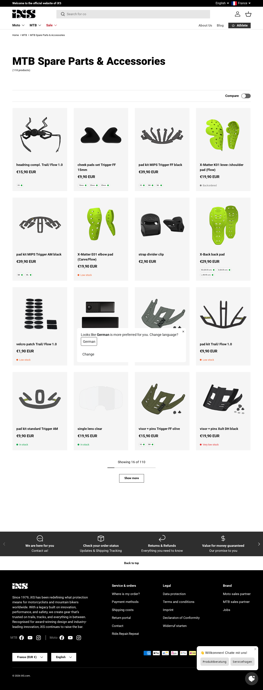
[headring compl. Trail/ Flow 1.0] (39, 135)
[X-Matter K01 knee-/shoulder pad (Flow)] (223, 135)
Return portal (121, 618)
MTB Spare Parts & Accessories (47, 35)
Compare (232, 96)
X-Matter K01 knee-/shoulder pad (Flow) (221, 167)
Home (15, 35)
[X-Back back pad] (223, 224)
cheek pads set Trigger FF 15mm (97, 167)
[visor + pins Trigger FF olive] (162, 399)
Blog (220, 25)
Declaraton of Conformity (181, 618)
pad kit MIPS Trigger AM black (38, 254)
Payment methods (125, 602)
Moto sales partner (237, 594)
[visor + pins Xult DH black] (223, 399)
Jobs (226, 610)
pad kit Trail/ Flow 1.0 (216, 344)
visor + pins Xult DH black (219, 429)
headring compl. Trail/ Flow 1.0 (39, 165)
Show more (131, 478)
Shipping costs (123, 610)
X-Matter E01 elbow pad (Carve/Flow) (95, 256)
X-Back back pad (212, 254)
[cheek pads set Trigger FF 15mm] (101, 135)
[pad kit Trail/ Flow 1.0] (223, 314)
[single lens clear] (101, 399)
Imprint (168, 610)
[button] (248, 14)
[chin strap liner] (101, 314)
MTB (33, 25)
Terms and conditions (178, 602)
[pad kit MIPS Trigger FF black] (162, 135)
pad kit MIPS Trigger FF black (160, 165)
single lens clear (90, 429)
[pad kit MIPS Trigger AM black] (39, 224)
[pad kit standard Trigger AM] (39, 399)
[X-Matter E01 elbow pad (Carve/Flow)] (101, 224)
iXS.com (25, 675)
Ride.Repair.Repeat (125, 634)
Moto (16, 25)
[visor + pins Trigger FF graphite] (162, 314)
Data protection (174, 594)
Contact (117, 626)
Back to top (131, 563)
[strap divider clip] (162, 224)
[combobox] (133, 14)
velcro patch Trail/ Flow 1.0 (36, 344)
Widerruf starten (175, 626)
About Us (205, 25)
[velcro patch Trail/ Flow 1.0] (39, 314)
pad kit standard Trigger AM (37, 429)
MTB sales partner (236, 602)
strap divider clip (151, 254)
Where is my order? (126, 594)
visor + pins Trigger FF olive (159, 429)
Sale (49, 25)
